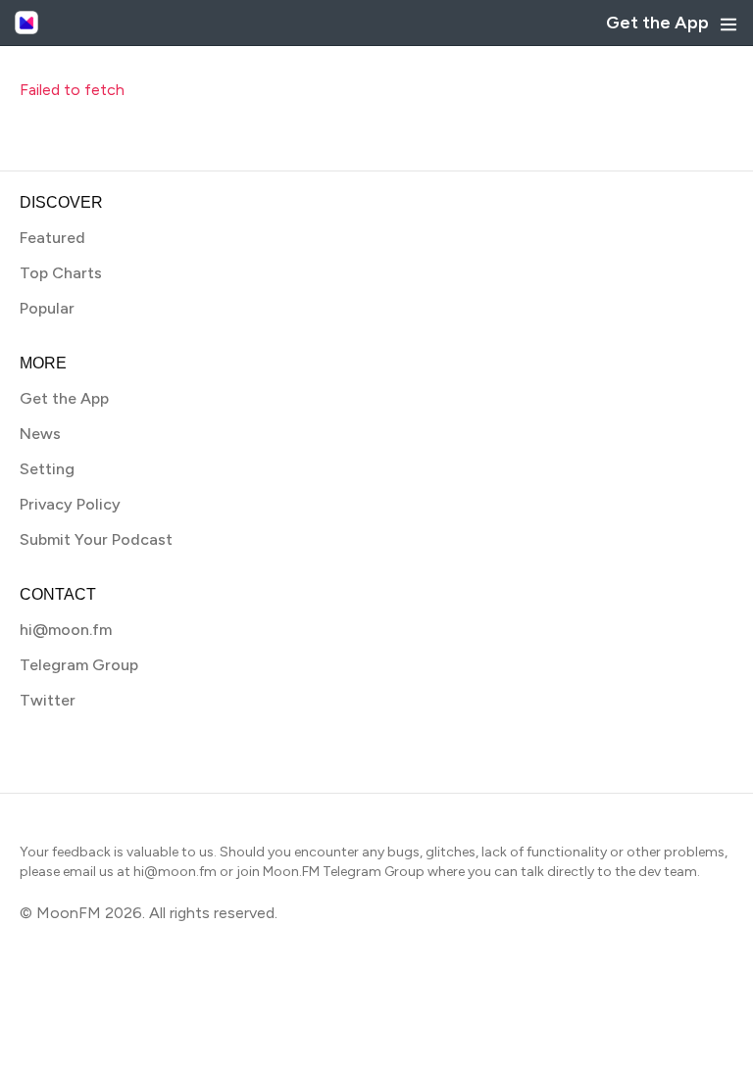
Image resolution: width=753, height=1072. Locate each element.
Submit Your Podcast (96, 539)
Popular (47, 308)
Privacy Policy (70, 504)
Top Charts (61, 273)
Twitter (47, 700)
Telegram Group (79, 665)
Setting (47, 469)
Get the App (657, 22)
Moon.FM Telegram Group (344, 871)
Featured (52, 237)
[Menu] (728, 24)
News (40, 433)
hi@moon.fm (66, 629)
